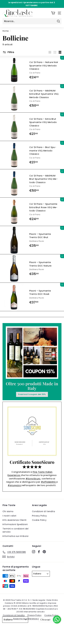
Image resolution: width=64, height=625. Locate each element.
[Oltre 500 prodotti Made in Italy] (32, 352)
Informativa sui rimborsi (15, 536)
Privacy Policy (39, 515)
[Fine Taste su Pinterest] (44, 551)
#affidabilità (48, 481)
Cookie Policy (39, 520)
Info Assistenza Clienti (14, 520)
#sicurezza (14, 485)
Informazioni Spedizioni (15, 524)
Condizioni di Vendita (43, 511)
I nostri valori (9, 515)
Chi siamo (8, 511)
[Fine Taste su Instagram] (33, 551)
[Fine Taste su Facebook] (38, 551)
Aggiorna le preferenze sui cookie (30, 618)
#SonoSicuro (33, 478)
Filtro (10, 52)
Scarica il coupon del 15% (32, 394)
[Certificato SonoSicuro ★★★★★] (32, 431)
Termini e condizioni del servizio (15, 530)
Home (6, 31)
